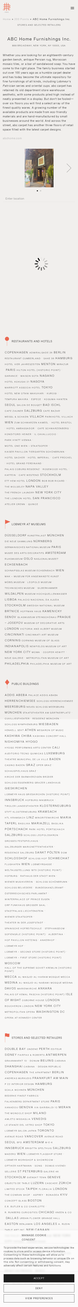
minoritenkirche (47, 817)
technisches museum (20, 588)
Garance (11, 376)
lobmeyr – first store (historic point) (33, 957)
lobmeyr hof (14, 946)
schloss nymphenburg (21, 724)
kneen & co (64, 1212)
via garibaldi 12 (46, 1107)
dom (64, 852)
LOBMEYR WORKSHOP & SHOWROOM (29, 1160)
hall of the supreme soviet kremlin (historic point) (38, 969)
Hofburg (11, 876)
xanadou (11, 1107)
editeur (56, 1049)
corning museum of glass (40, 640)
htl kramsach (15, 817)
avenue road (14, 1136)
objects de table (17, 1183)
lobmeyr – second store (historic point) (35, 952)
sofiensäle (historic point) (25, 934)
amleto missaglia (18, 1119)
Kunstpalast (37, 535)
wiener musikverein (19, 882)
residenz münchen (45, 718)
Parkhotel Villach (59, 416)
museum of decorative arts (44, 623)
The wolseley (14, 486)
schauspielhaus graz (20, 771)
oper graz (44, 765)
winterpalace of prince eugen (27, 899)
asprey (38, 1195)
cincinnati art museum (42, 634)
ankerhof (47, 940)
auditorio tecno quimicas (24, 753)
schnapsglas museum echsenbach (30, 570)
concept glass (16, 1200)
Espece (36, 399)
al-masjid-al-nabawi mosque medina (46, 983)
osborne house (33, 1000)
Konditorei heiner (18, 434)
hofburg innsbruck (39, 800)
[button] (69, 167)
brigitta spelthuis (38, 1148)
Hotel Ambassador (21, 428)
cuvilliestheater (17, 718)
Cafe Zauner (14, 411)
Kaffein (10, 475)
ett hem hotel (15, 481)
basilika (24, 823)
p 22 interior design (19, 1084)
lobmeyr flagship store (44, 1154)
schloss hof (37, 858)
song (38, 1165)
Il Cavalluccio (45, 434)
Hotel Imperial (39, 457)
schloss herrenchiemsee (55, 701)
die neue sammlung (18, 541)
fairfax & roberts (31, 1055)
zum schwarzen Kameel (31, 422)
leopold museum (39, 582)
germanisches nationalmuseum (27, 547)
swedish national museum (46, 605)
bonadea (52, 1195)
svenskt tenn (36, 1177)
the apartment (40, 1072)
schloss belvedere (18, 887)
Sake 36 (49, 358)
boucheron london (19, 1006)
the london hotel (18, 498)
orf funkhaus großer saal (25, 905)
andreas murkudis (18, 1078)
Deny (39, 1288)
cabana (60, 1061)
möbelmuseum (15, 582)
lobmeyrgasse (41, 864)
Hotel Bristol (62, 422)
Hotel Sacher (15, 457)
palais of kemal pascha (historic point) (35, 994)
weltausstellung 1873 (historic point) (33, 870)
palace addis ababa (43, 695)
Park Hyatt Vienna (18, 440)
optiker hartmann (18, 1165)
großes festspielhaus (21, 841)
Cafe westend (29, 475)
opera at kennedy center (23, 1018)
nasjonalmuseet (46, 559)
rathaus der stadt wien (37, 876)
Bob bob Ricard (53, 481)
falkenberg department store (27, 1101)
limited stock (15, 1189)
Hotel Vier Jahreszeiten (22, 364)
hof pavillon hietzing (21, 940)
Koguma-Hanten (56, 399)
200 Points (21, 19)
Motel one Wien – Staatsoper (26, 446)
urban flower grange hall (40, 1218)
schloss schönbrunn (51, 882)
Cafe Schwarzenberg (53, 428)
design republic (49, 1066)
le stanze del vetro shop (23, 1125)
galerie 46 (51, 1171)
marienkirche (27, 988)
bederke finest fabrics (21, 1096)
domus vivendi (55, 1165)
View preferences (39, 1298)
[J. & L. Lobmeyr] (6, 8)
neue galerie (14, 658)
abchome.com (12, 138)
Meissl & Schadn (17, 416)
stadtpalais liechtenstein (24, 911)
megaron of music (50, 730)
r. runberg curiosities (21, 1212)
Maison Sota (29, 376)
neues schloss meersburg (45, 707)
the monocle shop (18, 1113)
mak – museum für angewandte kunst (32, 576)
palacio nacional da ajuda (38, 599)
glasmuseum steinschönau (37, 617)
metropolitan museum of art (47, 658)
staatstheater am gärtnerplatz (47, 712)
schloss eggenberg (19, 782)
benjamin (26, 1224)
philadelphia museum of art (51, 664)
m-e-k (49, 1142)
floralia (45, 1189)
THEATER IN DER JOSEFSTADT (24, 922)
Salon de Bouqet (29, 405)
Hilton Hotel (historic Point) (38, 370)
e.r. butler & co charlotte (25, 1206)
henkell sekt (14, 730)
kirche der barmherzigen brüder (29, 777)
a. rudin (64, 1224)
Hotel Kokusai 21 (17, 382)
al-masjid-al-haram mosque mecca (44, 977)
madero (10, 1154)
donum (35, 1061)
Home (7, 19)
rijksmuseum (14, 559)
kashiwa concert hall (49, 736)
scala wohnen (15, 1090)
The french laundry (19, 492)
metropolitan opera (20, 1012)
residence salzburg (19, 852)
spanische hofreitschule (23, 928)
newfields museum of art (48, 646)
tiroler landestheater (22, 806)
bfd (19, 1142)
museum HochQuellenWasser (46, 594)
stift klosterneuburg (21, 812)
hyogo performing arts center (28, 747)
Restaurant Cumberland (23, 358)
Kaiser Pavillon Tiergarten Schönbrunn (34, 451)
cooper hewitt (54, 652)
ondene (32, 1049)
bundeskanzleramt (49, 887)
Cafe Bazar (51, 411)
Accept (39, 1278)
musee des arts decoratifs (24, 553)
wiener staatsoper (18, 917)
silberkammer (48, 588)
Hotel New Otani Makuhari (24, 393)
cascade (51, 1183)
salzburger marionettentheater (29, 847)
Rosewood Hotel (55, 469)
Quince (33, 504)
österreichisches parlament (26, 893)
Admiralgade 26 (41, 352)
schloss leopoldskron (41, 835)
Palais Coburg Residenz (22, 469)
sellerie (11, 1171)
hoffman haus (30, 611)
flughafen (12, 864)
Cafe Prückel (62, 457)
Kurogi (52, 393)
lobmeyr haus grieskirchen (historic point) (37, 794)
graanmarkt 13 (16, 1061)
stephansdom (55, 928)
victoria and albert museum (41, 629)
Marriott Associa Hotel (22, 387)
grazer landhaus (48, 782)
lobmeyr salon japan (20, 1131)
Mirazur (63, 364)
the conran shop (17, 1195)
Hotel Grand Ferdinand (24, 463)
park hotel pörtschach (47, 829)
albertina (55, 934)
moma (36, 652)
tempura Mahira (16, 399)
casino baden (15, 765)
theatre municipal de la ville (26, 759)
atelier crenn (15, 504)
